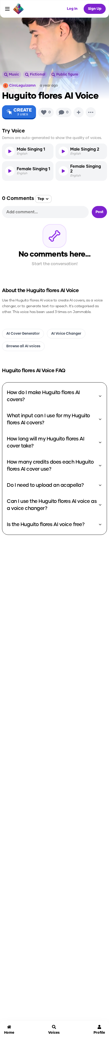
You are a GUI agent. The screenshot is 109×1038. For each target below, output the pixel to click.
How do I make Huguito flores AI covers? (43, 396)
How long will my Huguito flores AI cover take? (45, 442)
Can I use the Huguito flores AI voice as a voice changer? (52, 505)
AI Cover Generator (23, 333)
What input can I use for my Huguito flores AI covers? (48, 419)
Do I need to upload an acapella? (45, 485)
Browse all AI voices (23, 346)
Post (99, 212)
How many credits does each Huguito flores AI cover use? (50, 466)
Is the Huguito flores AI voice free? (45, 524)
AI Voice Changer (66, 333)
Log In (72, 9)
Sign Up (94, 9)
